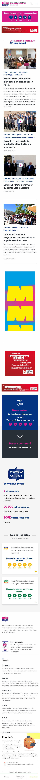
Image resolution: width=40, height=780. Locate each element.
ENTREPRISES (6, 690)
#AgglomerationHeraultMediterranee (18, 137)
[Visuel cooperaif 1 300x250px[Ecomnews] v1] (20, 363)
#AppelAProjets (10, 230)
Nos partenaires (16, 642)
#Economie (20, 181)
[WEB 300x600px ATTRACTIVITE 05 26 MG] (20, 301)
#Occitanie (23, 72)
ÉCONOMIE (6, 665)
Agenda (5, 678)
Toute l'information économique (18, 4)
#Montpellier (17, 134)
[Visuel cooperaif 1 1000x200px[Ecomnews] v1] (20, 29)
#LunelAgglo (8, 75)
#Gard (6, 72)
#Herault (13, 72)
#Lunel (15, 227)
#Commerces (9, 181)
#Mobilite (19, 75)
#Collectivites (28, 178)
